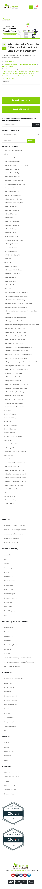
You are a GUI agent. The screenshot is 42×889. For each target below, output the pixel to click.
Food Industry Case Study (15, 343)
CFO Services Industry (13, 177)
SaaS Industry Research (14, 489)
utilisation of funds (8, 78)
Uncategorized (9, 504)
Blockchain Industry (12, 162)
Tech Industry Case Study (15, 407)
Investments (8, 585)
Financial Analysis (10, 414)
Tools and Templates (11, 777)
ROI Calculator (11, 281)
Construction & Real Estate (13, 679)
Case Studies (9, 751)
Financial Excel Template (17, 64)
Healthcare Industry (12, 210)
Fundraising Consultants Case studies (19, 347)
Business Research (12, 466)
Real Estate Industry (12, 221)
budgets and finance (10, 69)
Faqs (6, 760)
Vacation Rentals (10, 726)
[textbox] (21, 134)
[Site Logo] (12, 7)
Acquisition (8, 555)
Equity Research (10, 581)
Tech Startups (9, 718)
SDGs (5, 492)
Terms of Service (10, 790)
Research (7, 459)
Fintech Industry (11, 206)
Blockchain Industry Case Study (17, 296)
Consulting (8, 568)
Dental (6, 632)
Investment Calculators (14, 270)
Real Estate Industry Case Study (17, 384)
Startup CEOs (10, 448)
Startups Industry (7, 66)
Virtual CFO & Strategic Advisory (15, 530)
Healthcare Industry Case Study (17, 351)
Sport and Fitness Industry (15, 240)
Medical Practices (10, 700)
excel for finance (23, 69)
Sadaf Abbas (10, 62)
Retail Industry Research (14, 485)
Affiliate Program (10, 785)
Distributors (8, 683)
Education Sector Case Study (16, 317)
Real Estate (8, 607)
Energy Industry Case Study (15, 321)
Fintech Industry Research (15, 470)
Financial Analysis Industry (15, 199)
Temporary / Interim (11, 722)
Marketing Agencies (11, 696)
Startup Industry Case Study (15, 403)
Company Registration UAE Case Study (19, 303)
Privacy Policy (9, 794)
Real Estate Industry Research (16, 478)
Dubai (6, 730)
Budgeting (7, 258)
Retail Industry (11, 229)
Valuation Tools (11, 285)
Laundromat (8, 589)
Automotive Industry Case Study (17, 292)
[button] (31, 7)
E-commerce (9, 687)
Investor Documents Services (14, 525)
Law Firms (7, 641)
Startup (6, 572)
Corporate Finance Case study (16, 307)
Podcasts (7, 756)
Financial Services (10, 429)
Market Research (12, 214)
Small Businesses (10, 709)
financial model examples (15, 71)
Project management (13, 381)
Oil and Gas (8, 602)
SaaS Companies (10, 705)
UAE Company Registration (13, 500)
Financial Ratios (11, 266)
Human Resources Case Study (16, 358)
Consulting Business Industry (16, 184)
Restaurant (8, 649)
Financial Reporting (10, 425)
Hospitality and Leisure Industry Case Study (20, 354)
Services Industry (12, 236)
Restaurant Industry (12, 225)
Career (6, 781)
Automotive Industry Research (16, 463)
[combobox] (21, 134)
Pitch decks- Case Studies (15, 377)
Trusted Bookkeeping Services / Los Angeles (19, 662)
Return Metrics (11, 277)
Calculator (7, 262)
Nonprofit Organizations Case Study (18, 369)
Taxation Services (10, 496)
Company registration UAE (15, 180)
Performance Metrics (13, 274)
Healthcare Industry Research (16, 474)
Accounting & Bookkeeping (13, 534)
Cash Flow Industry (12, 173)
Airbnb (6, 559)
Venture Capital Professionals (16, 452)
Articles (6, 64)
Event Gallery (8, 410)
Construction (8, 628)
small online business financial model (25, 76)
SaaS (6, 615)
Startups (7, 653)
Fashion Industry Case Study (16, 328)
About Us (7, 772)
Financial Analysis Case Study (16, 332)
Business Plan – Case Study (15, 300)
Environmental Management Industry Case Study (22, 325)
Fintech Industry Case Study (15, 339)
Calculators (8, 743)
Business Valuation (12, 169)
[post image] (21, 28)
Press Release (8, 455)
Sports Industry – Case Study (16, 399)
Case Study (8, 288)
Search (36, 125)
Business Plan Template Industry (17, 165)
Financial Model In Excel (31, 71)
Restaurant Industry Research (16, 481)
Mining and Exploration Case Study (18, 366)
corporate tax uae (12, 188)
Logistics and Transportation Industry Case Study (22, 362)
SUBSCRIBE (21, 880)
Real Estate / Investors (12, 666)
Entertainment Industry (13, 195)
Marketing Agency (10, 598)
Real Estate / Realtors (11, 645)
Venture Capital (9, 594)
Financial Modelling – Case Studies (18, 336)
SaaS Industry (11, 233)
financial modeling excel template (13, 74)
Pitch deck (9, 218)
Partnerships (8, 440)
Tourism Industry (11, 251)
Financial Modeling (31, 64)
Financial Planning (10, 421)
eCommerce (8, 576)
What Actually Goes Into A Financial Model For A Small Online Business (23, 47)
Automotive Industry (13, 158)
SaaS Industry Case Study (15, 396)
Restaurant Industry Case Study (17, 388)
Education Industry (12, 191)
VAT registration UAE (12, 255)
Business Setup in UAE (11, 543)
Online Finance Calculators (13, 436)
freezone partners (9, 433)
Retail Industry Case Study (15, 392)
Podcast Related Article (11, 444)
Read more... (6, 81)
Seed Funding (13, 248)
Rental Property (9, 611)
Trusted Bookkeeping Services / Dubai (17, 658)
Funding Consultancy (11, 538)
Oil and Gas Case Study (14, 373)
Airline (6, 564)
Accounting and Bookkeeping (13, 150)
